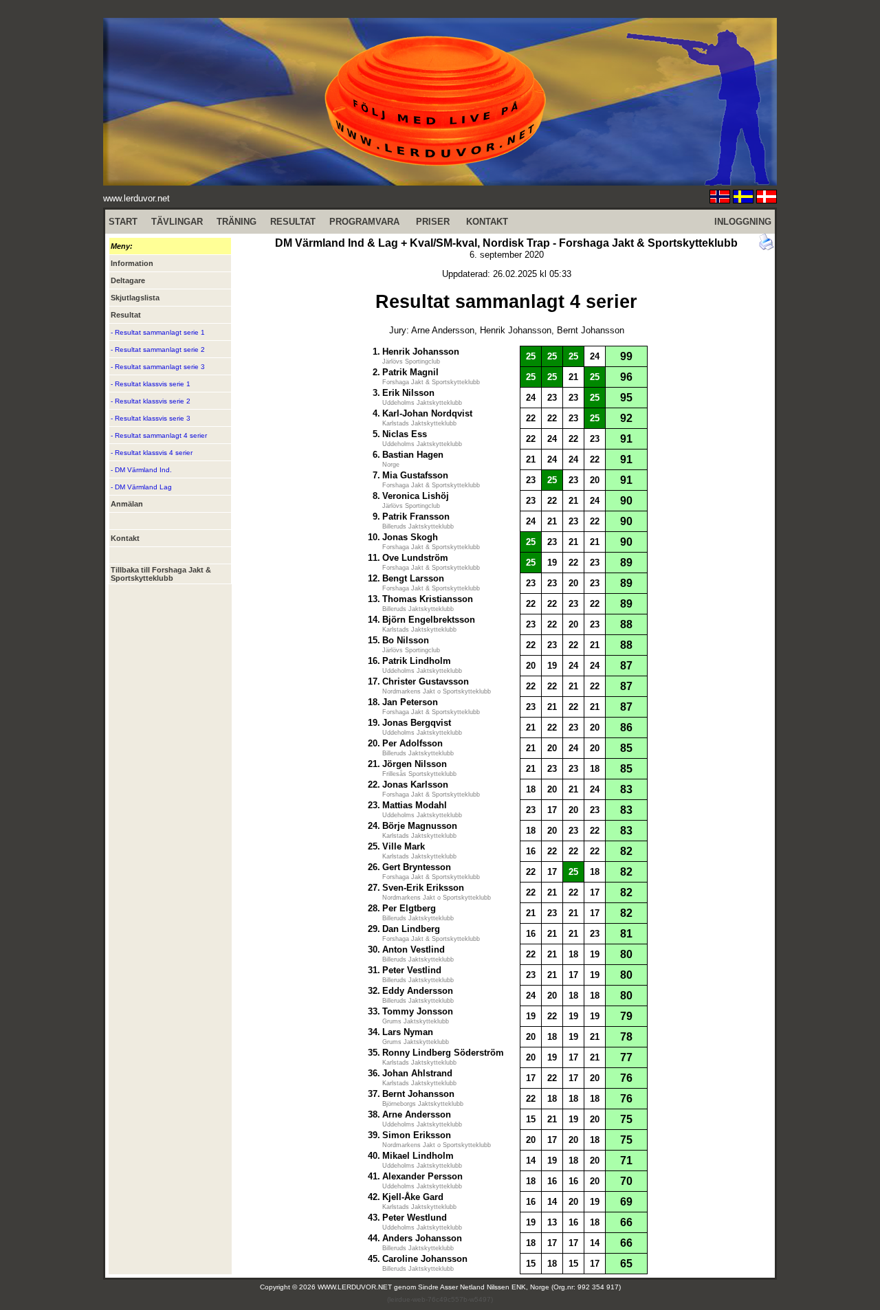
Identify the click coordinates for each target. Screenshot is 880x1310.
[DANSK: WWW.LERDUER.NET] (766, 200)
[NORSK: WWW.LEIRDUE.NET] (720, 200)
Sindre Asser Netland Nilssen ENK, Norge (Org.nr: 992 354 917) (519, 1287)
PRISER (433, 222)
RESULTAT (293, 222)
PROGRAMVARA (364, 222)
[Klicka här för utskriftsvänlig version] (766, 247)
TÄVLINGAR (177, 222)
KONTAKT (487, 222)
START (123, 222)
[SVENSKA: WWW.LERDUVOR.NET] (743, 200)
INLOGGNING (742, 222)
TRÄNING (236, 222)
